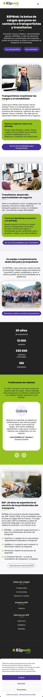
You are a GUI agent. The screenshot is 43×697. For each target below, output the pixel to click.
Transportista (21, 588)
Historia (21, 608)
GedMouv (22, 625)
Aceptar (21, 677)
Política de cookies (12, 694)
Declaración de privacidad (27, 694)
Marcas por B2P (21, 615)
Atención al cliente (21, 596)
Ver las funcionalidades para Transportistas (21, 147)
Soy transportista (13, 49)
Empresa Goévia (21, 439)
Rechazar (21, 684)
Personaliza (21, 690)
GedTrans (21, 621)
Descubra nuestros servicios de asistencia (21, 313)
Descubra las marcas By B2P (21, 565)
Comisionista (21, 592)
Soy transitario (31, 49)
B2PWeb (21, 629)
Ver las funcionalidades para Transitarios (21, 242)
